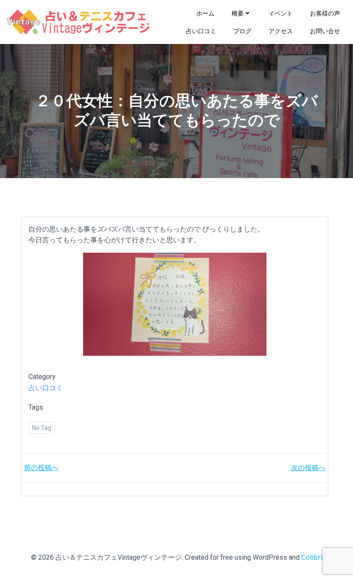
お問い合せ (325, 31)
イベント (281, 13)
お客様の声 (325, 13)
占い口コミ (201, 31)
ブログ (242, 31)
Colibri (311, 557)
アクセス (281, 31)
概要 (238, 13)
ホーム (205, 13)
